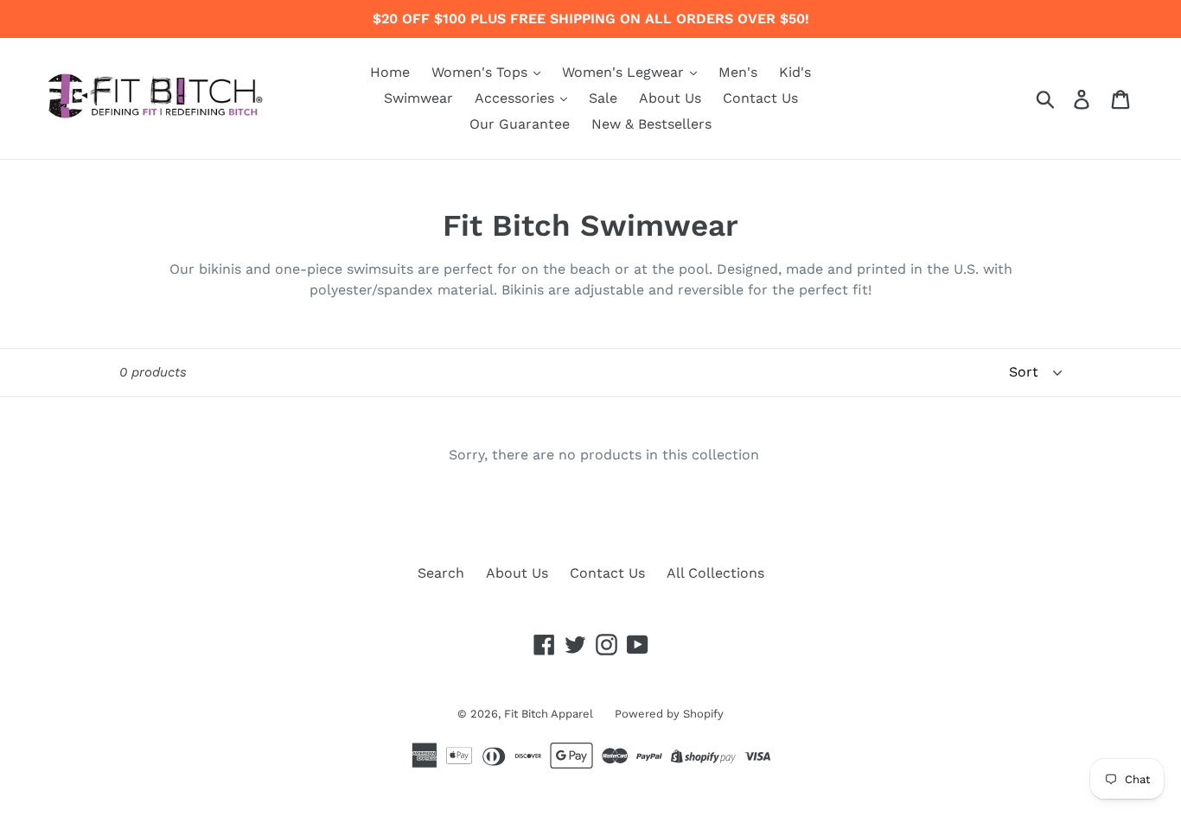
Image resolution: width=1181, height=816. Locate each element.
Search (441, 573)
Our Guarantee (519, 124)
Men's (737, 72)
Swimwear (418, 98)
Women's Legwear (625, 72)
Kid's (795, 72)
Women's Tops (481, 72)
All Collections (715, 573)
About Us (670, 98)
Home (390, 72)
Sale (603, 98)
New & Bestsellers (651, 124)
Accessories (517, 98)
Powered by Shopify (669, 713)
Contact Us (760, 98)
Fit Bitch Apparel (548, 713)
